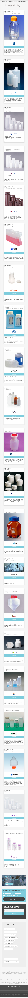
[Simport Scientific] (14, 290)
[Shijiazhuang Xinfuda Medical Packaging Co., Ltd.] (14, 652)
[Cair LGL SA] (14, 856)
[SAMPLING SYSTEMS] (14, 370)
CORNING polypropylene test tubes (12, 961)
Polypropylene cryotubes (9, 940)
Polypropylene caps (8, 943)
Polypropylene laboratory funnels (11, 937)
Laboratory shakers (8, 949)
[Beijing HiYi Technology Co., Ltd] (14, 774)
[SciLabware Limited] (14, 92)
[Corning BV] (14, 43)
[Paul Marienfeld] (14, 543)
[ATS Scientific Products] (14, 249)
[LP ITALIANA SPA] (14, 453)
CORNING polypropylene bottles (11, 958)
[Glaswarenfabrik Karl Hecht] (14, 331)
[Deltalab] (14, 493)
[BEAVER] (14, 615)
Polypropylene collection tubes (11, 931)
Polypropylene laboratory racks (11, 946)
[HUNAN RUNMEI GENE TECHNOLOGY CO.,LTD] (14, 693)
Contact (14, 46)
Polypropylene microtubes (10, 934)
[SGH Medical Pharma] (14, 412)
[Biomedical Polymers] (14, 733)
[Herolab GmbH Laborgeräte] (14, 574)
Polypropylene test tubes (9, 929)
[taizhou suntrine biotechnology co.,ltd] (14, 815)
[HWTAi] (14, 133)
